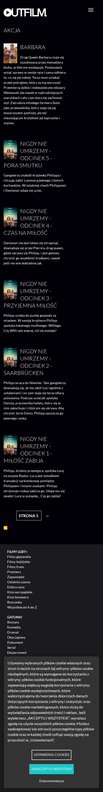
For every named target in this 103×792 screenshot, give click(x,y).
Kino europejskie (19, 592)
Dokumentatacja (51, 781)
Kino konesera (18, 597)
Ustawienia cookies (51, 755)
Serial (11, 647)
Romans (13, 622)
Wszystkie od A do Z (22, 607)
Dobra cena (15, 587)
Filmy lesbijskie (18, 562)
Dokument (15, 642)
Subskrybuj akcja (5, 528)
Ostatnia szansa (18, 582)
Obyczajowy (16, 637)
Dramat (13, 632)
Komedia (14, 627)
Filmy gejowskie (19, 557)
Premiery (14, 572)
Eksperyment (17, 652)
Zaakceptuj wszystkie (51, 769)
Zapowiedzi (15, 577)
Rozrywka (14, 602)
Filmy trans (15, 567)
